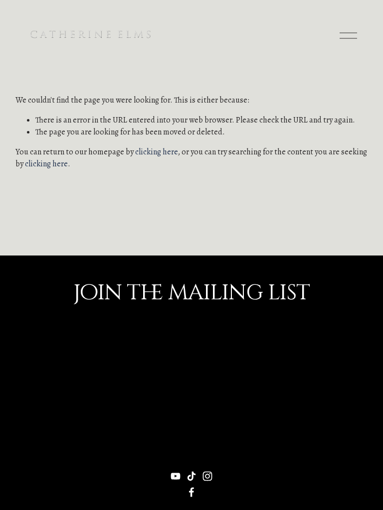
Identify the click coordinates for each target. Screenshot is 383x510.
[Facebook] (191, 492)
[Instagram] (207, 476)
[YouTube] (176, 476)
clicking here (156, 151)
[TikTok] (191, 476)
